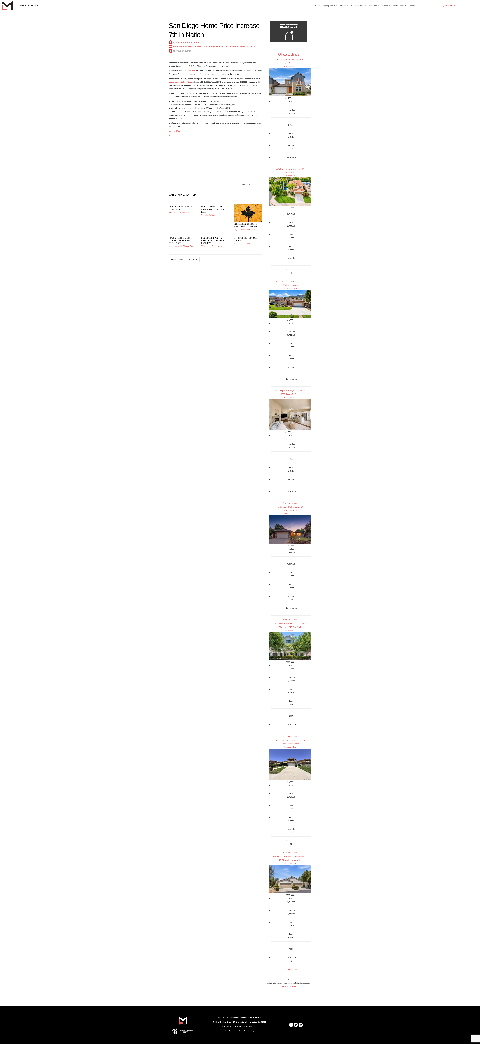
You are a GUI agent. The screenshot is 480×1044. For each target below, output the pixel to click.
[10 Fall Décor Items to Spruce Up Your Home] (248, 213)
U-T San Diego (189, 71)
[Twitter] (296, 1025)
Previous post (177, 259)
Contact (412, 6)
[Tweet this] (253, 184)
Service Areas (398, 6)
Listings (343, 6)
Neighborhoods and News (186, 42)
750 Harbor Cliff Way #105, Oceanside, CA (290, 624)
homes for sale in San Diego (180, 82)
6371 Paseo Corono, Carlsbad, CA (290, 169)
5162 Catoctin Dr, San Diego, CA (290, 507)
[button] (447, 5)
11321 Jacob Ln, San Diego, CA (290, 60)
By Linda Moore (175, 131)
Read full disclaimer (288, 986)
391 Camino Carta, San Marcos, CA (290, 281)
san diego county (246, 47)
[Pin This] (259, 184)
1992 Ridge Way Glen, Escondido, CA (290, 391)
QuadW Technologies (247, 1031)
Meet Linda (372, 6)
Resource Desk (357, 6)
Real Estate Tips (208, 215)
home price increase (183, 47)
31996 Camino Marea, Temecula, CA (290, 740)
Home (317, 6)
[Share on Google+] (261, 184)
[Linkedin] (301, 1025)
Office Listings (288, 54)
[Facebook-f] (291, 1025)
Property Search (328, 6)
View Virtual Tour (290, 503)
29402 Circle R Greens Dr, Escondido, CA (290, 856)
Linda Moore (230, 47)
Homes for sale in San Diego (209, 47)
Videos (385, 6)
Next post (193, 259)
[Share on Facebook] (255, 184)
